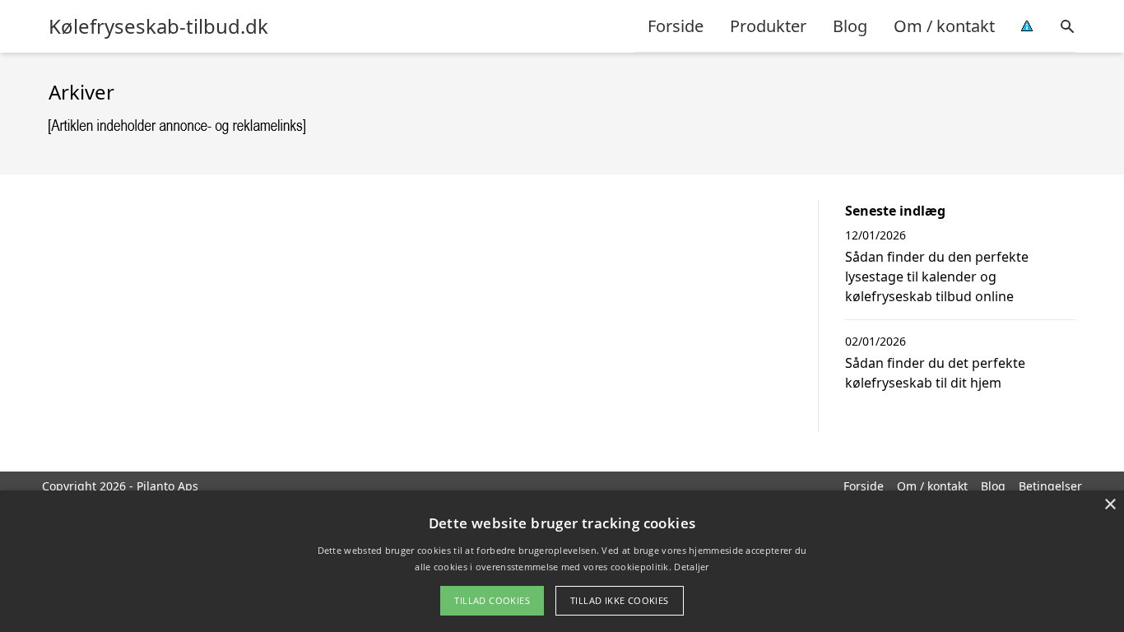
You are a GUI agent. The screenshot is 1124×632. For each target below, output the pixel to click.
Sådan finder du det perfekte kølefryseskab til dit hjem (935, 373)
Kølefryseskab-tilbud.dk (158, 26)
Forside (676, 26)
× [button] (1109, 505)
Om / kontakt (944, 26)
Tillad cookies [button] (492, 600)
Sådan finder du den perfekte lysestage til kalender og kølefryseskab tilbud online (937, 276)
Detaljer (691, 566)
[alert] (562, 561)
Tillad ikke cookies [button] (619, 600)
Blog (850, 26)
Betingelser (1050, 486)
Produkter (768, 26)
